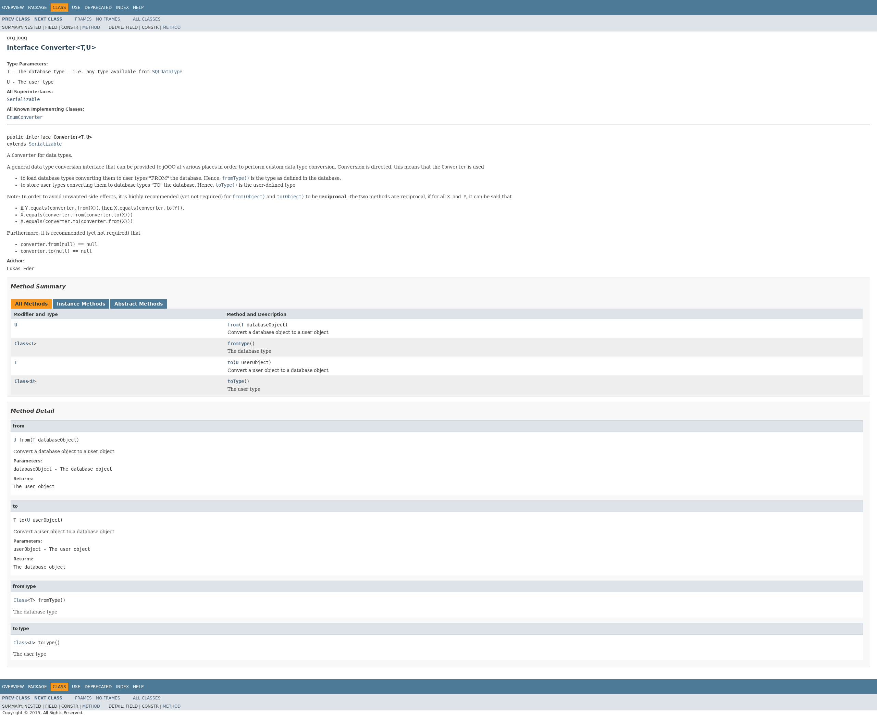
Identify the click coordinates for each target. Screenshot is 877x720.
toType (235, 381)
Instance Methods (81, 304)
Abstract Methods (138, 304)
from (232, 324)
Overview (13, 7)
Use (76, 7)
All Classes (147, 19)
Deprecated (98, 7)
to (230, 362)
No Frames (108, 19)
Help (138, 7)
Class (21, 343)
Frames (83, 19)
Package (37, 7)
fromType (238, 343)
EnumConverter (24, 117)
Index (122, 7)
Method (91, 27)
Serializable (23, 99)
